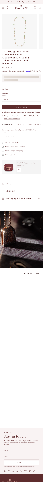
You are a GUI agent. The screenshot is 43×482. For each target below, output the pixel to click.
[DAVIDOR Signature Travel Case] (9, 167)
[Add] (19, 170)
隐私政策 (25, 466)
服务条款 (30, 466)
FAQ (8, 184)
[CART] (39, 8)
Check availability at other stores (12, 118)
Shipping (10, 191)
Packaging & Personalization (20, 198)
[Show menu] (3, 8)
